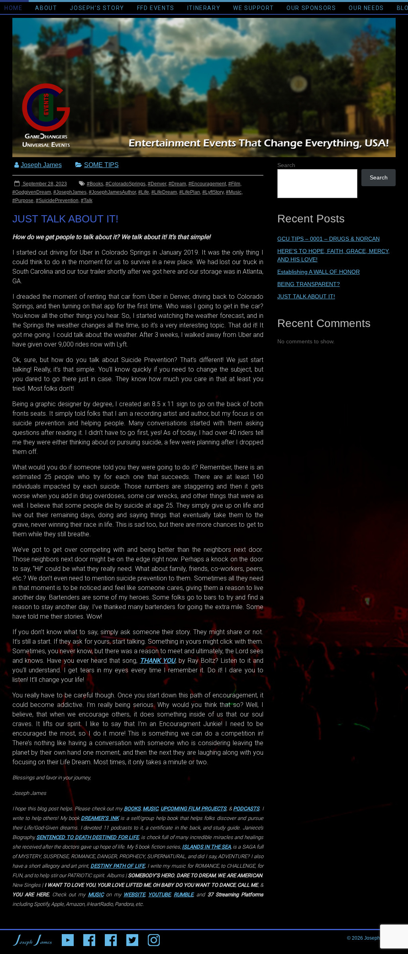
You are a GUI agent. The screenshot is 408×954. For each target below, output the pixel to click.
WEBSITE (134, 895)
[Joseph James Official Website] (32, 938)
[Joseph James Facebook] (111, 938)
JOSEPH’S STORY (97, 8)
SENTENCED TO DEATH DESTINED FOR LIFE (87, 837)
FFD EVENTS (156, 8)
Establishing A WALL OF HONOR (318, 272)
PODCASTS (246, 809)
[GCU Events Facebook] (89, 938)
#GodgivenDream (31, 192)
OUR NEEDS (366, 8)
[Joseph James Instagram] (154, 938)
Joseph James (41, 165)
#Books (95, 184)
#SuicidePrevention (57, 200)
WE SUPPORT (253, 8)
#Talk (86, 200)
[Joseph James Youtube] (68, 938)
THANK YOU (157, 660)
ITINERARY (203, 8)
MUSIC (150, 809)
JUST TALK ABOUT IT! (306, 296)
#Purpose (22, 200)
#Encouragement (207, 184)
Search (379, 177)
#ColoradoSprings (125, 184)
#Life (143, 192)
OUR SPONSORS (311, 8)
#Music (233, 192)
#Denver (157, 184)
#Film (234, 184)
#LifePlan (189, 192)
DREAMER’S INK (99, 818)
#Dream (177, 184)
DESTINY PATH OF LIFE (117, 866)
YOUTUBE (159, 895)
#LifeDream (164, 192)
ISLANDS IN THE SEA (206, 847)
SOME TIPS (101, 165)
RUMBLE (183, 895)
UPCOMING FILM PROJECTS (193, 809)
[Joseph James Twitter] (132, 938)
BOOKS (132, 809)
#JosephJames (69, 192)
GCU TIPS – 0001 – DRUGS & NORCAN (328, 239)
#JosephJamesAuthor (112, 192)
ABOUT (46, 8)
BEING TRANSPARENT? (308, 284)
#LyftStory (213, 192)
